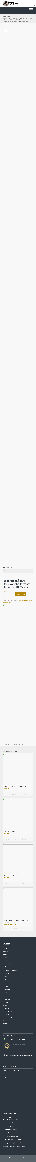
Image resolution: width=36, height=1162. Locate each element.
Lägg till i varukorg (20, 594)
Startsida (5, 948)
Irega (6, 976)
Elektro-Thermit (9, 964)
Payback (7, 986)
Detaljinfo (25, 794)
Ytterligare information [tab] (19, 744)
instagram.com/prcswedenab (13, 1143)
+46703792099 (9, 1126)
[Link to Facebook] (29, 1159)
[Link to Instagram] (32, 1159)
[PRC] (16, 670)
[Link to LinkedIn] (26, 1159)
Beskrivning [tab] (7, 744)
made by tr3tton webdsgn (20, 1157)
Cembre (7, 960)
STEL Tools (8, 999)
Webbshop (6, 17)
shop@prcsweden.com (11, 1129)
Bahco (6, 957)
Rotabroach (8, 992)
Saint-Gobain (8, 996)
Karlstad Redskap (9, 980)
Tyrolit (6, 1002)
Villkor (4, 1021)
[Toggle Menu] (31, 9)
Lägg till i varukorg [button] (11, 794)
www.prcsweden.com (11, 1123)
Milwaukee (7, 983)
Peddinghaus (8, 989)
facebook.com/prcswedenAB (13, 1139)
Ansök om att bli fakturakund (12, 1018)
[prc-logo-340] (15, 3)
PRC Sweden (11, 1157)
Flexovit (7, 967)
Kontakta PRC (6, 1015)
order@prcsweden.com (11, 1133)
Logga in (5, 1023)
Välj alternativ (18, 928)
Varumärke (5, 954)
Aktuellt (7, 1008)
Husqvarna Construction (11, 970)
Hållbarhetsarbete (9, 1012)
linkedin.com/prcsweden (11, 1136)
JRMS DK (7, 973)
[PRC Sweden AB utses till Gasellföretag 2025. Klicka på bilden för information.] (18, 1055)
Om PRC (5, 1005)
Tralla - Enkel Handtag (23, 600)
